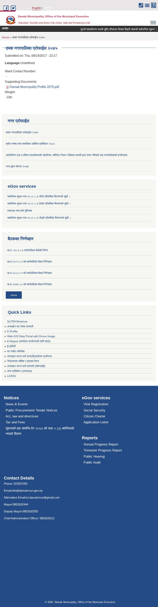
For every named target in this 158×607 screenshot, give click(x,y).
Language (12, 63)
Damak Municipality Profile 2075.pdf (34, 86)
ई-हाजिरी (11, 346)
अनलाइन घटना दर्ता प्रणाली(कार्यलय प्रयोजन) (29, 356)
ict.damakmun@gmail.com (43, 497)
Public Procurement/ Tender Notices (31, 410)
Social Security (94, 410)
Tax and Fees (15, 422)
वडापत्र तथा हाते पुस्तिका (19, 210)
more (14, 295)
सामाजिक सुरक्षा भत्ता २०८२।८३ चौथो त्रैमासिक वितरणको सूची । (38, 196)
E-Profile (12, 331)
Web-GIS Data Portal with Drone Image (31, 336)
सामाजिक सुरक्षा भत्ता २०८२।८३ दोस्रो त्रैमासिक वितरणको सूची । (39, 217)
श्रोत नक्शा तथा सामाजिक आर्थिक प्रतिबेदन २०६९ (30, 143)
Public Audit (92, 462)
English (36, 7)
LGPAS (11, 376)
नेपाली (48, 7)
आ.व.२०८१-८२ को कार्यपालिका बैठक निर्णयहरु (29, 261)
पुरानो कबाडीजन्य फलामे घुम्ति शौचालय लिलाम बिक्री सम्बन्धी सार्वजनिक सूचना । (116, 29)
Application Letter (96, 422)
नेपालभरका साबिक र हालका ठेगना (23, 361)
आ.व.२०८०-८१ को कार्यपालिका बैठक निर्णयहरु (29, 272)
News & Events (17, 404)
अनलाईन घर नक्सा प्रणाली (20, 326)
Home (5, 37)
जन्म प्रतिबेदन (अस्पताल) (19, 371)
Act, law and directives (22, 416)
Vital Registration (96, 404)
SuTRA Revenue (17, 321)
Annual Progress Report (101, 444)
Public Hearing (94, 456)
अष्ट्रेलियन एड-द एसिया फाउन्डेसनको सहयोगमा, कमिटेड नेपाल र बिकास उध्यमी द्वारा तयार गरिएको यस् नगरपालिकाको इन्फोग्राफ (66, 155)
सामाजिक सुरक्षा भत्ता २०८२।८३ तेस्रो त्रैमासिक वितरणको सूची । (39, 203)
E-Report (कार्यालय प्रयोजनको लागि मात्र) (28, 341)
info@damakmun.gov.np (27, 490)
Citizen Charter (94, 416)
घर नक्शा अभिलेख (15, 351)
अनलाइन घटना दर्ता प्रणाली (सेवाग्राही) (26, 366)
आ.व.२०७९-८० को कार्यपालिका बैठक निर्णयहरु (29, 284)
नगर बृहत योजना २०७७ (17, 166)
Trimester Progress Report (103, 450)
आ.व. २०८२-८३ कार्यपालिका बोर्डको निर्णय (27, 250)
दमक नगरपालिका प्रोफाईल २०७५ (22, 132)
